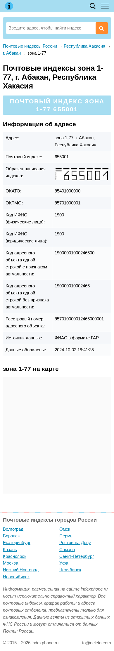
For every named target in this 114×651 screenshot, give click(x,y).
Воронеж (11, 535)
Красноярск (14, 556)
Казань (10, 549)
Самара (67, 549)
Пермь (65, 535)
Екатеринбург (16, 542)
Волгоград (13, 529)
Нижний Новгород (21, 569)
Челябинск (70, 569)
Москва (10, 562)
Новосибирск (16, 576)
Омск (64, 529)
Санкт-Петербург (76, 556)
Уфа (63, 562)
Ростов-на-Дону (75, 542)
